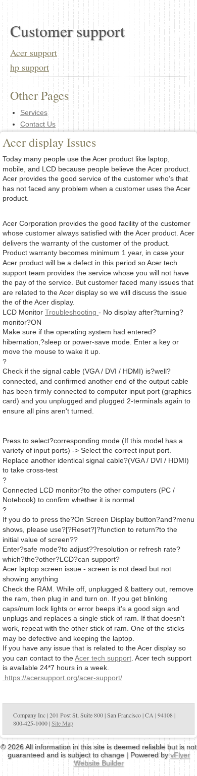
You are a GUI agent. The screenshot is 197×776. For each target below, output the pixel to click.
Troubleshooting (71, 312)
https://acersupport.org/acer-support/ (62, 678)
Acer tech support (103, 658)
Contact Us (38, 124)
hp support (29, 67)
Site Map (62, 723)
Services (33, 112)
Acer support (33, 52)
